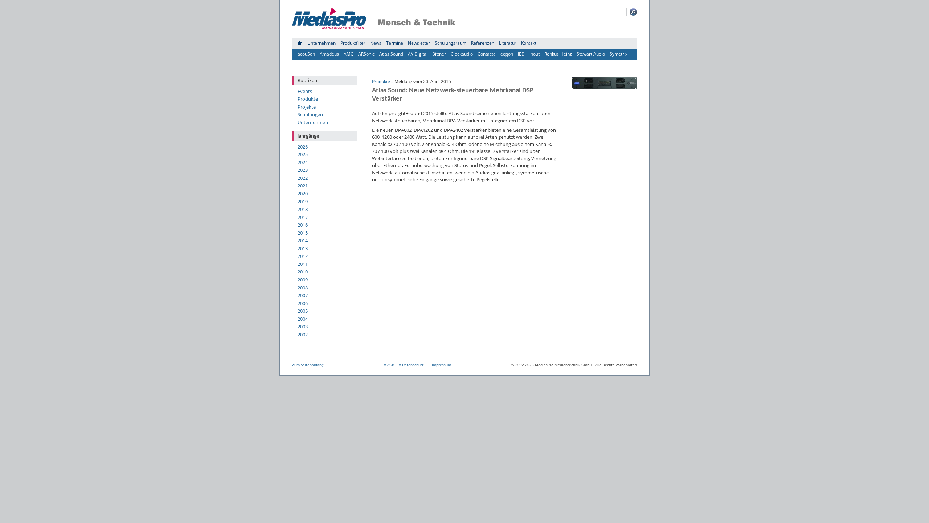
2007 (303, 295)
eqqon (506, 54)
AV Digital (417, 54)
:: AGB (389, 364)
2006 (303, 303)
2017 (303, 217)
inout (534, 54)
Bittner (439, 54)
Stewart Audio (591, 54)
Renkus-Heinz (558, 54)
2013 (303, 248)
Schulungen (310, 114)
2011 (303, 264)
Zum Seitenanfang (307, 364)
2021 (303, 185)
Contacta (487, 54)
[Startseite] (300, 43)
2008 (303, 287)
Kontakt (528, 43)
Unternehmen (321, 43)
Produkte (308, 99)
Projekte (307, 107)
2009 (303, 279)
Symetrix (618, 54)
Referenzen (482, 43)
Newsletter (419, 43)
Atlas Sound (391, 54)
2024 (303, 162)
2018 (303, 209)
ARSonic (366, 54)
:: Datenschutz (411, 364)
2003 (303, 326)
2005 (303, 311)
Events (305, 91)
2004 (303, 319)
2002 (303, 334)
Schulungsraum (450, 43)
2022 (303, 178)
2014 (303, 240)
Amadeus (329, 54)
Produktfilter (352, 43)
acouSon (306, 54)
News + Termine (386, 43)
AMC (348, 54)
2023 (303, 170)
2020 (303, 193)
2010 (303, 271)
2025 (303, 154)
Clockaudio (462, 54)
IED (521, 54)
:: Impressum (440, 364)
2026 (303, 146)
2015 (303, 233)
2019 (303, 201)
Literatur (507, 43)
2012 (303, 256)
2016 (303, 225)
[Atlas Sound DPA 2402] (604, 87)
